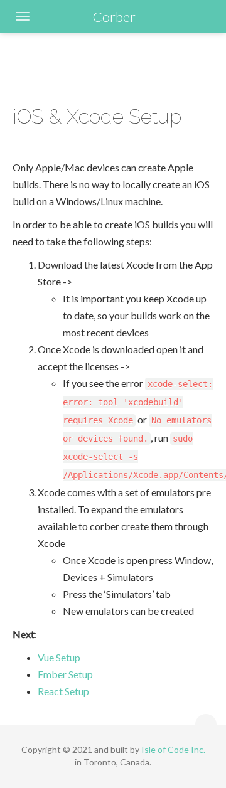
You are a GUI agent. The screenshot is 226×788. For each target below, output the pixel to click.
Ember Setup (65, 674)
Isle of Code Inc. (173, 749)
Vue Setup (59, 657)
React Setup (63, 691)
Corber (114, 16)
